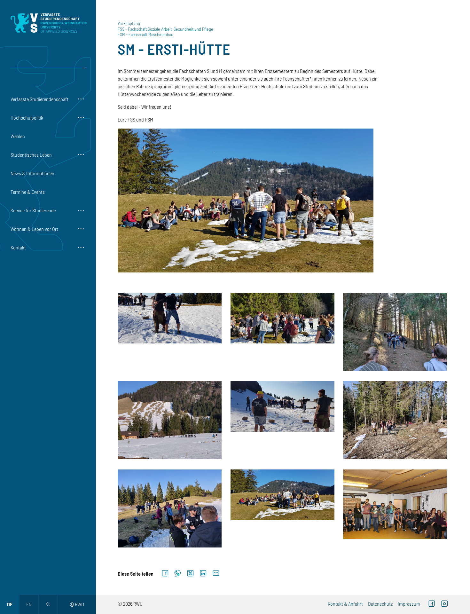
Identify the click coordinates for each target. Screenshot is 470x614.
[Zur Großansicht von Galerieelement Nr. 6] (395, 420)
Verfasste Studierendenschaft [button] (39, 99)
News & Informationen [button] (32, 173)
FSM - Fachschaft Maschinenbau (145, 34)
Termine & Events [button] (28, 192)
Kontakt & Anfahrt (345, 604)
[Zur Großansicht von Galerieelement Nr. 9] (395, 504)
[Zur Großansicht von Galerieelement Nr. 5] (283, 406)
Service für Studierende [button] (33, 210)
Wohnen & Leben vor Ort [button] (34, 229)
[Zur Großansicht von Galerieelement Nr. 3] (395, 332)
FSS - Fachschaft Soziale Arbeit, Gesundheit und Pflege (165, 29)
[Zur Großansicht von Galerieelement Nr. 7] (170, 508)
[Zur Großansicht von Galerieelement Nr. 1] (170, 318)
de (9, 604)
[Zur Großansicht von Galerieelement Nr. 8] (283, 494)
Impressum (409, 604)
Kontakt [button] (18, 247)
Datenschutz (380, 604)
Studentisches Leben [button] (31, 155)
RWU (77, 604)
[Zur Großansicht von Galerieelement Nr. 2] (283, 318)
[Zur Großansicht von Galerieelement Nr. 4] (170, 420)
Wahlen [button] (18, 136)
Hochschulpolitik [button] (27, 117)
